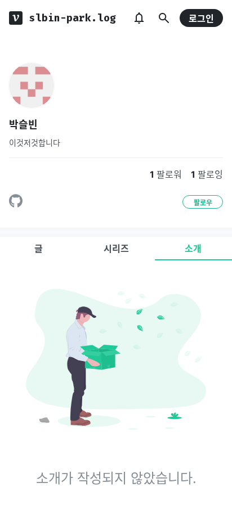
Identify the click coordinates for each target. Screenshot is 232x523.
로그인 (201, 18)
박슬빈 (23, 124)
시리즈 (116, 248)
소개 (193, 248)
